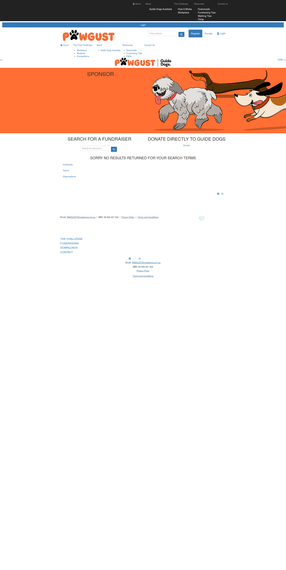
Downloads (204, 9)
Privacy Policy (128, 217)
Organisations (69, 176)
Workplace (183, 12)
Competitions (83, 56)
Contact (66, 252)
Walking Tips (205, 16)
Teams (66, 170)
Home (138, 3)
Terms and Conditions (147, 217)
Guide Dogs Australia (160, 9)
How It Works (185, 9)
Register (195, 33)
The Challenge (181, 3)
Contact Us (149, 45)
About (148, 3)
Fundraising (69, 243)
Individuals (68, 164)
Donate (208, 33)
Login (143, 24)
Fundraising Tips (207, 12)
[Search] (181, 34)
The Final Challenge (82, 45)
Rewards (81, 53)
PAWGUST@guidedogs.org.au (81, 217)
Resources (199, 3)
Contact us (223, 3)
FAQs (201, 19)
